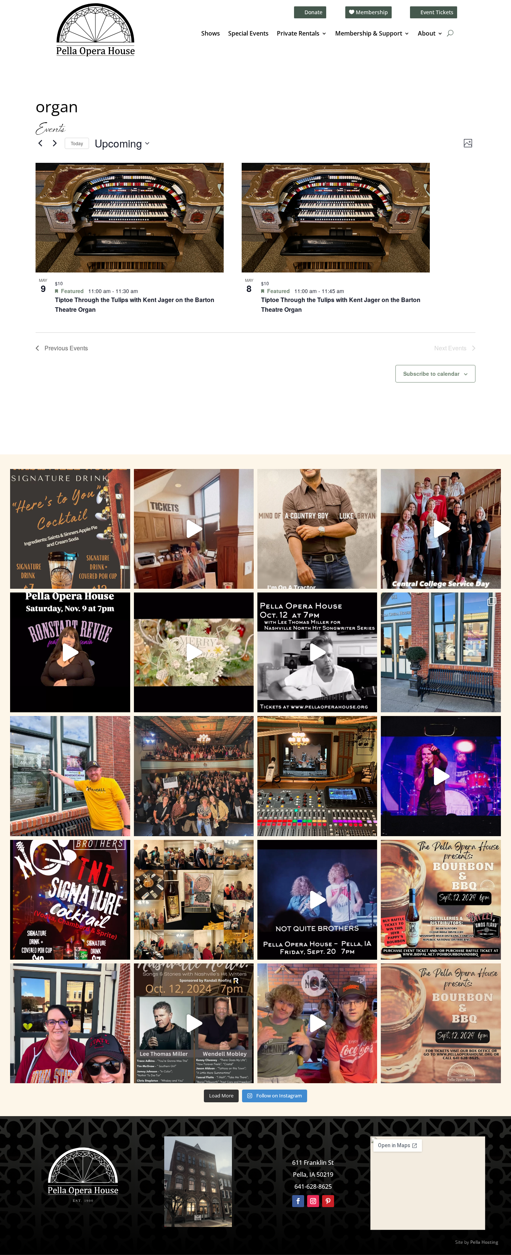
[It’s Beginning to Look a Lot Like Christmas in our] (194, 652)
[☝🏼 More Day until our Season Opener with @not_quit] (441, 776)
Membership (372, 12)
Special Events (248, 34)
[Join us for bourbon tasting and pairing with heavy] (441, 1023)
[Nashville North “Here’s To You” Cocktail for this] (70, 529)
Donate (313, 12)
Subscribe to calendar (431, 373)
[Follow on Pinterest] (328, 1201)
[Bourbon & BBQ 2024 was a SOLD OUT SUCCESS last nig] (194, 900)
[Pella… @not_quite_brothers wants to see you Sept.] (317, 1023)
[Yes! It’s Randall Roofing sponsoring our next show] (70, 776)
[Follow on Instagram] (313, 1201)
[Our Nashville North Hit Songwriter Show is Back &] (194, 1023)
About (426, 34)
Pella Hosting (484, 1242)
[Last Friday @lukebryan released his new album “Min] (317, 529)
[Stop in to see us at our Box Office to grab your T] (194, 529)
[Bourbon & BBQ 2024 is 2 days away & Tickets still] (441, 900)
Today (77, 143)
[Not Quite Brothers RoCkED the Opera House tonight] (194, 776)
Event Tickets (436, 12)
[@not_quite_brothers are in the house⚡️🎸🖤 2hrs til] (317, 776)
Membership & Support (368, 34)
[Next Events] (54, 143)
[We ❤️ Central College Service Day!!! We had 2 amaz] (441, 529)
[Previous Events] (40, 143)
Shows (210, 34)
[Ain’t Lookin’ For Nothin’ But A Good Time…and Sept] (317, 900)
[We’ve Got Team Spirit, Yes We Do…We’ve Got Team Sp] (70, 1023)
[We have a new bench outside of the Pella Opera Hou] (441, 652)
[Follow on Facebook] (298, 1201)
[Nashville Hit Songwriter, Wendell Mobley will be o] (317, 652)
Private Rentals (298, 34)
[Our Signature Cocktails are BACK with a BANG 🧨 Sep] (70, 900)
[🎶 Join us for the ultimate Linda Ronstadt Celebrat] (70, 652)
